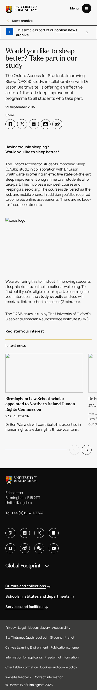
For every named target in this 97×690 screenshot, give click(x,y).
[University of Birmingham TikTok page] (10, 548)
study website (51, 296)
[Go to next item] (87, 450)
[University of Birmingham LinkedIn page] (25, 533)
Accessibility (61, 627)
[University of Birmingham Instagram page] (10, 533)
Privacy (10, 627)
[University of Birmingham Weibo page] (25, 548)
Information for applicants (24, 657)
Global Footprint (23, 566)
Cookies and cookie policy (58, 667)
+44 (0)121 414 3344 (27, 512)
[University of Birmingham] (21, 8)
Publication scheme (65, 647)
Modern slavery (39, 627)
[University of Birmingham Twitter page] (39, 533)
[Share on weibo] (57, 124)
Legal (22, 627)
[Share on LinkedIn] (34, 124)
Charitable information (21, 667)
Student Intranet (62, 637)
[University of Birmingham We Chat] (39, 548)
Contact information (48, 677)
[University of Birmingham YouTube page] (54, 548)
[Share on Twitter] (22, 124)
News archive (22, 20)
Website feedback (18, 677)
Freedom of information (62, 657)
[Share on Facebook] (10, 124)
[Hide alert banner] (87, 32)
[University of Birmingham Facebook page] (54, 533)
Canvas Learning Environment (26, 647)
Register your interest (24, 331)
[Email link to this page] (46, 124)
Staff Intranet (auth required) (26, 637)
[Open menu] (87, 8)
